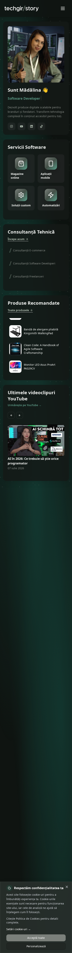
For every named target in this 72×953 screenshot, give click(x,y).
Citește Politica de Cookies (23, 918)
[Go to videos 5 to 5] (38, 475)
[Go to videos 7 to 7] (43, 475)
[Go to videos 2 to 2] (31, 475)
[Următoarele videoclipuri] (19, 415)
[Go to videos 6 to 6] (40, 475)
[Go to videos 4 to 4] (36, 475)
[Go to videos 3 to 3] (34, 475)
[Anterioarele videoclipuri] (11, 415)
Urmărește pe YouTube (24, 405)
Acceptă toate (36, 938)
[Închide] (67, 887)
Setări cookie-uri (18, 929)
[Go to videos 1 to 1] (29, 475)
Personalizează (36, 946)
